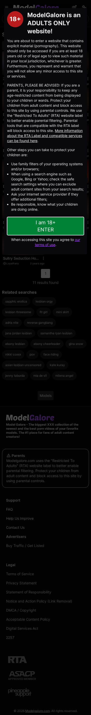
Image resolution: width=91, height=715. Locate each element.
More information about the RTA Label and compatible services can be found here (45, 135)
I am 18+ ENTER (46, 226)
